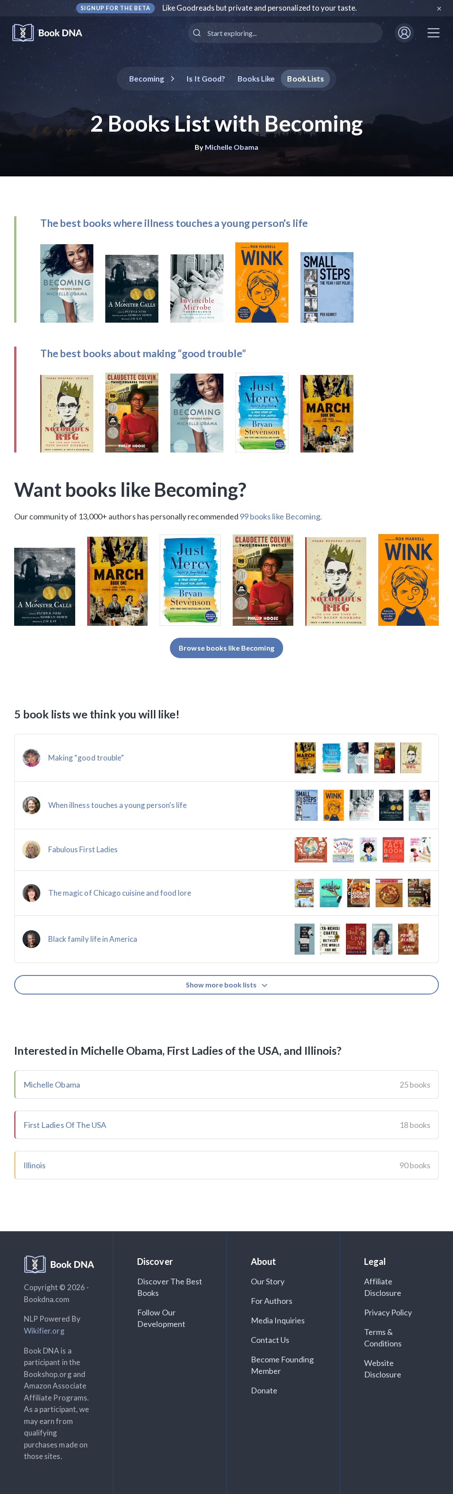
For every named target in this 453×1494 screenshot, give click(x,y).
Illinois (34, 1165)
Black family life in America (92, 939)
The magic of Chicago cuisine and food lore (119, 892)
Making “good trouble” (86, 757)
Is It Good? (205, 78)
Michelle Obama (232, 147)
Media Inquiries (278, 1320)
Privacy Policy (388, 1312)
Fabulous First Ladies (83, 849)
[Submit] (197, 33)
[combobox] (285, 33)
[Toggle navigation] (433, 33)
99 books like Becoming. (281, 516)
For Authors (272, 1301)
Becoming (146, 78)
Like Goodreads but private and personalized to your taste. (259, 7)
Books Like (256, 78)
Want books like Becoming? (130, 489)
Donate (264, 1390)
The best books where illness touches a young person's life (174, 223)
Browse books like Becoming (226, 648)
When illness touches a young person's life (117, 805)
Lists (305, 78)
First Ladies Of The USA (64, 1125)
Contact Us (270, 1340)
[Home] (53, 33)
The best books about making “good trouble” (143, 353)
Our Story (267, 1281)
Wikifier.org (44, 1330)
